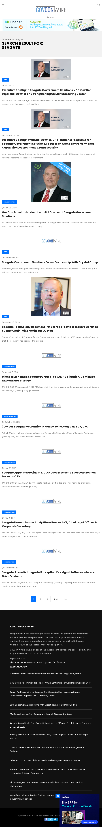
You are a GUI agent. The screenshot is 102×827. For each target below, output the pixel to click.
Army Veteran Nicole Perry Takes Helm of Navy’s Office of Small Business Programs (50, 723)
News (6, 80)
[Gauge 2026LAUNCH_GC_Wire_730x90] (51, 25)
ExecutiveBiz (17, 727)
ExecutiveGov (18, 666)
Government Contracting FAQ (36, 662)
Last (65, 599)
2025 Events (59, 662)
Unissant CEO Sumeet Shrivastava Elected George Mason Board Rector (45, 760)
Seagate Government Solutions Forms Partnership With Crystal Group (50, 262)
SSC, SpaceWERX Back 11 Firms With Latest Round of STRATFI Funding (43, 704)
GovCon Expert (10, 202)
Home (8, 39)
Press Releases (9, 366)
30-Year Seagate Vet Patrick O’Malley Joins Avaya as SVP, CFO (45, 426)
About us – (15, 662)
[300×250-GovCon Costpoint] (79, 810)
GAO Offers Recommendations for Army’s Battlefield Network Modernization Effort (50, 682)
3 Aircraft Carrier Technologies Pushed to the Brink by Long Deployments (45, 673)
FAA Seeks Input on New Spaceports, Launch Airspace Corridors (41, 714)
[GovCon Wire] (51, 10)
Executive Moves (10, 416)
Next (56, 599)
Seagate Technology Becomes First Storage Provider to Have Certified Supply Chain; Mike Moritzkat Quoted (50, 329)
